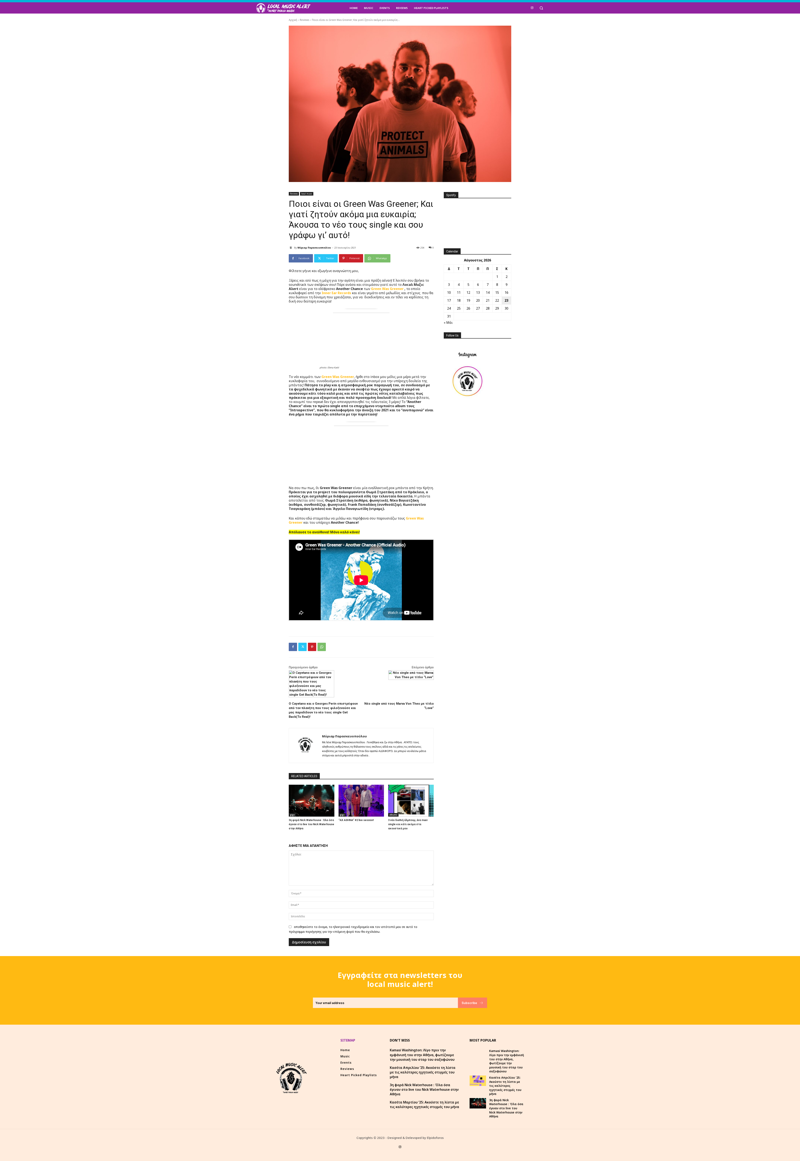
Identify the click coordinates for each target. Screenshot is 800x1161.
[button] (541, 8)
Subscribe (469, 1003)
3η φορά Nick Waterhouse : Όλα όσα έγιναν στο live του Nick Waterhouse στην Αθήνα (311, 824)
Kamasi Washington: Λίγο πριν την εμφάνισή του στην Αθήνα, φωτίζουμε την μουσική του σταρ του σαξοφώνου (422, 1055)
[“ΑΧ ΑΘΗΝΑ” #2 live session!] (361, 801)
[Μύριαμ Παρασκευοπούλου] (291, 248)
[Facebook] (293, 647)
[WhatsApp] (322, 647)
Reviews (304, 20)
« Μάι (448, 322)
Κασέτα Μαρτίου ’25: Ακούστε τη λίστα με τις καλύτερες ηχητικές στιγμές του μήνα (424, 1104)
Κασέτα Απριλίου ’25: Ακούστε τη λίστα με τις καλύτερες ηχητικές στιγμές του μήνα (422, 1072)
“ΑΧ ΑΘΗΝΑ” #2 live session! (356, 820)
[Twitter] (302, 647)
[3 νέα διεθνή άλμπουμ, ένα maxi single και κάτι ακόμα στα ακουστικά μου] (411, 801)
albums (393, 814)
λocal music (306, 193)
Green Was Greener (387, 288)
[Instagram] (532, 8)
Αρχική (293, 20)
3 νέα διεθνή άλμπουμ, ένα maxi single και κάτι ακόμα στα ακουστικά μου (408, 824)
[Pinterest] (312, 647)
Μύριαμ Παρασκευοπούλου (314, 247)
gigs (292, 814)
